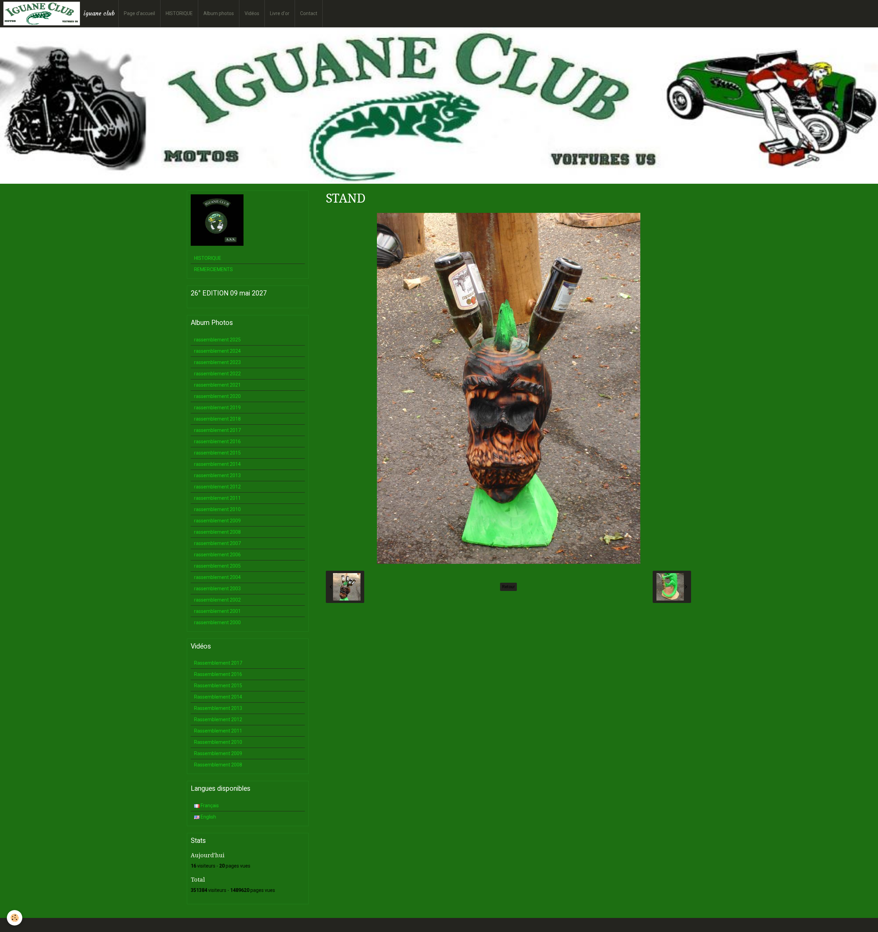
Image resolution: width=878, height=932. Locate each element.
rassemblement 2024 (217, 351)
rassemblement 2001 (217, 611)
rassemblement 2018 (217, 419)
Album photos (218, 13)
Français (209, 805)
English (208, 817)
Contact (308, 13)
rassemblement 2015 (217, 453)
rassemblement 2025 (217, 339)
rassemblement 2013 (217, 475)
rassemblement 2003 (217, 588)
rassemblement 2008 (217, 532)
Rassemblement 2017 (218, 663)
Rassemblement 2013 (218, 708)
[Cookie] (14, 917)
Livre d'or (279, 13)
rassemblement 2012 (217, 486)
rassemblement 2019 (217, 407)
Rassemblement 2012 (218, 719)
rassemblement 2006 (217, 554)
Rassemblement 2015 (218, 685)
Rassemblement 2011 (218, 731)
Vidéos (252, 13)
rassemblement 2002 (217, 600)
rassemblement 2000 (217, 622)
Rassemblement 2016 (218, 674)
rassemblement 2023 (217, 362)
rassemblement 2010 (217, 509)
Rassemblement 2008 (218, 764)
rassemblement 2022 (217, 373)
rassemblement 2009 (217, 520)
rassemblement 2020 (217, 396)
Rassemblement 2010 (218, 742)
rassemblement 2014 (217, 464)
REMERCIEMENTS (213, 269)
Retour (508, 586)
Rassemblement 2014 (218, 697)
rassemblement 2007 (217, 543)
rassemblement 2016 (217, 441)
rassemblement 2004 (217, 577)
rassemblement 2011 (217, 498)
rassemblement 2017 (217, 430)
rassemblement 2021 (217, 385)
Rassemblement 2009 (218, 753)
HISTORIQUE (179, 13)
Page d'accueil (139, 13)
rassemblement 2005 (217, 566)
